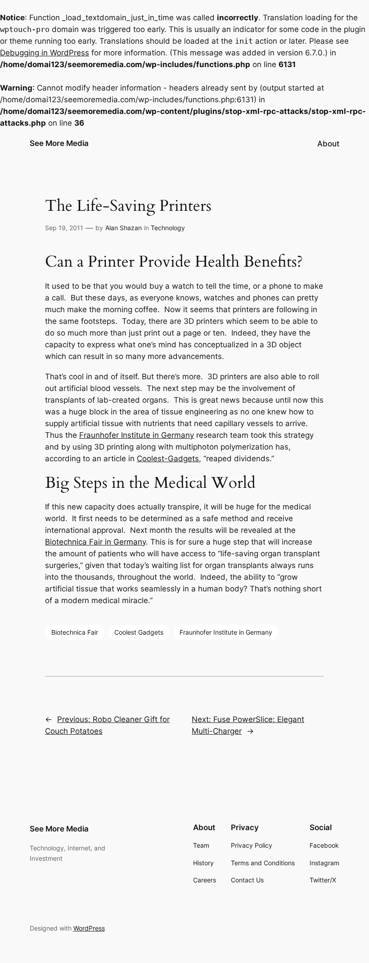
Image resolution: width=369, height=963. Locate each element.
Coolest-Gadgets (168, 458)
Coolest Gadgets (138, 632)
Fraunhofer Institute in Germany (136, 435)
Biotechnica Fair (74, 632)
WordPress (89, 928)
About (328, 143)
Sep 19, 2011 (64, 228)
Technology (168, 228)
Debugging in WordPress (44, 52)
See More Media (59, 143)
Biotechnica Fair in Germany (95, 541)
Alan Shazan (123, 228)
